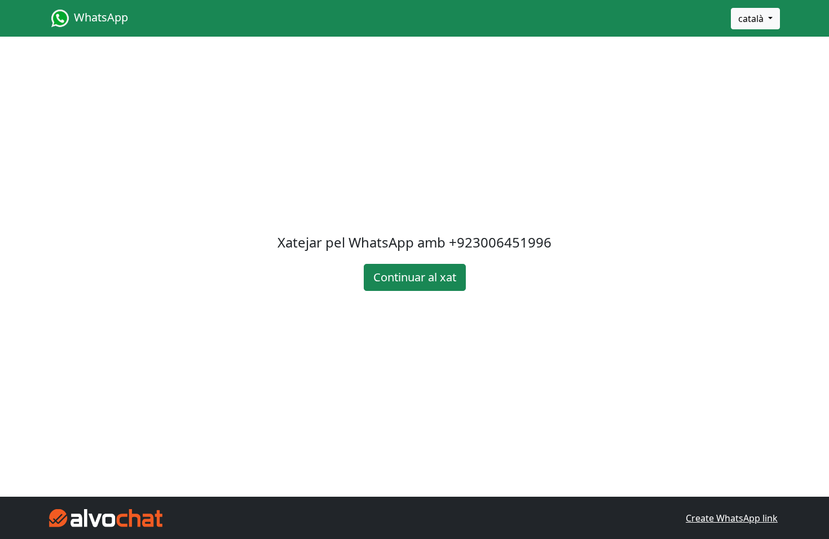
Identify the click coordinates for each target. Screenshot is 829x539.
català (752, 18)
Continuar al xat (414, 277)
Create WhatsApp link (732, 518)
